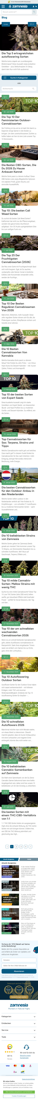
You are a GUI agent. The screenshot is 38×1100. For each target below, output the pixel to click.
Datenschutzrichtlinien (28, 1079)
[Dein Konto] (33, 6)
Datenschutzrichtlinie (7, 977)
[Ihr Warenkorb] (36, 6)
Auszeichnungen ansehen (19, 997)
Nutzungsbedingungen (22, 977)
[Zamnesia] (17, 6)
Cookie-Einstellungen (19, 1096)
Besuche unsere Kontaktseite (25, 1056)
